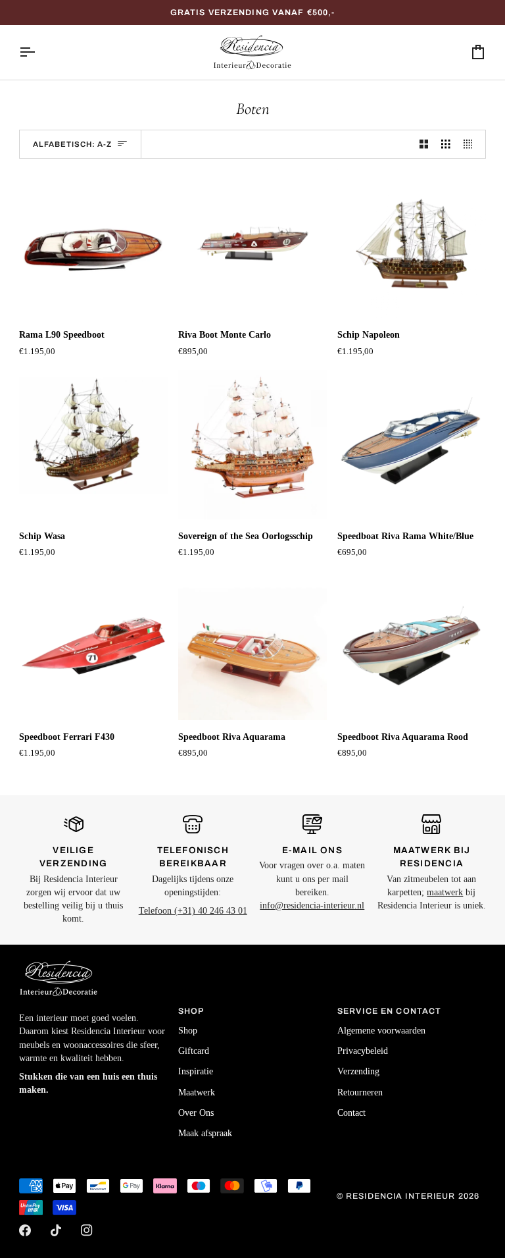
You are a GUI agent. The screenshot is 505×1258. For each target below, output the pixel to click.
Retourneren (360, 1092)
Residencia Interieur (401, 1196)
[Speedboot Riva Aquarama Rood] (411, 645)
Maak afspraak (205, 1133)
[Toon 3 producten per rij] (446, 144)
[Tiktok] (56, 1230)
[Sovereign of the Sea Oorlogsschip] (252, 444)
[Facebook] (25, 1230)
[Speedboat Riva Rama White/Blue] (411, 444)
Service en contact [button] (389, 1011)
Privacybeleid (362, 1051)
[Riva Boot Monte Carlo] (252, 243)
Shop (187, 1030)
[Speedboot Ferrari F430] (93, 645)
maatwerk (445, 892)
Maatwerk (196, 1092)
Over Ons (196, 1113)
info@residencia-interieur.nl (312, 905)
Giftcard (193, 1051)
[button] (93, 1008)
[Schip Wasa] (93, 444)
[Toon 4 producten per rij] (471, 144)
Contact (351, 1113)
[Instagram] (87, 1230)
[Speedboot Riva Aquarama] (252, 645)
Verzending (358, 1071)
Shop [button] (191, 1011)
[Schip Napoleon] (411, 243)
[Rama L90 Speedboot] (93, 243)
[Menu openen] (39, 52)
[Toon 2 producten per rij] (424, 144)
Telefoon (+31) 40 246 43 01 (193, 911)
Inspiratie (195, 1071)
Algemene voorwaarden (381, 1030)
